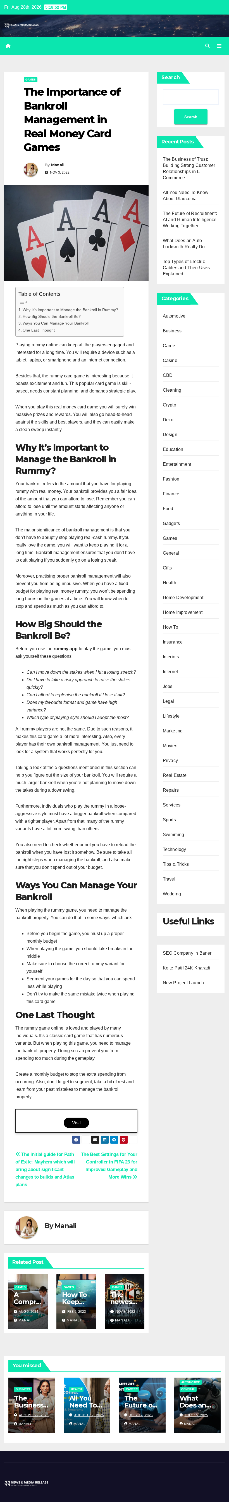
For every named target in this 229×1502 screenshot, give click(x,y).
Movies (170, 745)
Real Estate (175, 775)
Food (168, 508)
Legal (168, 701)
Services (172, 805)
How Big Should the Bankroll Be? (52, 316)
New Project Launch (183, 982)
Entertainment (177, 464)
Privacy (170, 760)
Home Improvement (182, 612)
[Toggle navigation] (219, 46)
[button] (207, 46)
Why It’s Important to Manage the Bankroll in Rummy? (70, 310)
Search (170, 77)
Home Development (183, 597)
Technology (174, 849)
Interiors (171, 656)
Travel (169, 879)
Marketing (173, 730)
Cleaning (172, 390)
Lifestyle (171, 716)
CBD (168, 375)
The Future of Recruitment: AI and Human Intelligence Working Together (190, 219)
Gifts (167, 568)
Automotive (174, 316)
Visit (76, 1122)
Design (170, 434)
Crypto (169, 405)
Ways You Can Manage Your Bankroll (56, 323)
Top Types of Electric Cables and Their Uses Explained (186, 267)
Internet (170, 671)
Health (169, 582)
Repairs (171, 790)
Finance (171, 493)
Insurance (173, 642)
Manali (57, 164)
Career (170, 345)
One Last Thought (39, 330)
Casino (170, 360)
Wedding (172, 893)
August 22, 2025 (34, 1415)
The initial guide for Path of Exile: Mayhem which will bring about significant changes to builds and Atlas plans (45, 1169)
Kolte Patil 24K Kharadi (187, 968)
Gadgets (171, 523)
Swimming (173, 834)
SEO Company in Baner (187, 953)
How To (170, 627)
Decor (169, 419)
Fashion (171, 479)
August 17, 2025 (89, 1415)
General (171, 553)
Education (173, 449)
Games (30, 79)
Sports (169, 819)
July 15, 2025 (196, 1415)
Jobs (168, 686)
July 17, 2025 (141, 1415)
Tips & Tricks (176, 864)
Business (172, 330)
